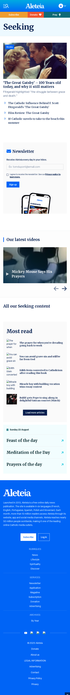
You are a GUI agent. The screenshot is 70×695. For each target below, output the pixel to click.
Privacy (35, 684)
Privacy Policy (35, 678)
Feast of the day (22, 440)
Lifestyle (35, 559)
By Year (35, 620)
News (35, 554)
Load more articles (35, 412)
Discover (35, 568)
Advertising (35, 606)
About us (35, 654)
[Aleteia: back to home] (35, 6)
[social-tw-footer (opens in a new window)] (38, 633)
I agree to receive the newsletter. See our (35, 175)
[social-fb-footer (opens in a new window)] (31, 633)
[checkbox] (7, 175)
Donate (34, 14)
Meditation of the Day (28, 452)
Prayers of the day (24, 464)
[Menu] (12, 6)
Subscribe (14, 14)
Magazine (35, 592)
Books (10, 46)
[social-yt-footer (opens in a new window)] (25, 633)
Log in (44, 537)
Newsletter (35, 583)
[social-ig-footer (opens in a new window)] (44, 633)
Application (35, 587)
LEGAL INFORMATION (35, 660)
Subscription (35, 597)
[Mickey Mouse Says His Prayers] (35, 265)
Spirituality (35, 564)
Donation (35, 601)
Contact (35, 672)
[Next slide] (64, 288)
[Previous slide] (56, 288)
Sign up (13, 184)
